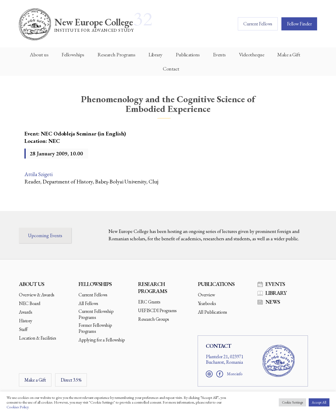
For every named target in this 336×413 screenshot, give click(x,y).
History (25, 321)
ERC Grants (149, 302)
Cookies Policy (17, 406)
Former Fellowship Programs (95, 328)
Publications (188, 54)
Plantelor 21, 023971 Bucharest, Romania (224, 359)
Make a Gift (288, 54)
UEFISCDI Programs (157, 310)
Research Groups (153, 319)
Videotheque (251, 54)
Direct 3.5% (71, 380)
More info (235, 373)
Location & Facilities (37, 338)
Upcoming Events (45, 235)
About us (39, 54)
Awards (25, 312)
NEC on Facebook (219, 374)
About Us (31, 283)
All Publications (212, 312)
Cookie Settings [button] (292, 402)
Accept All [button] (319, 402)
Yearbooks (207, 303)
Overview (206, 295)
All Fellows (88, 303)
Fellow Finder (299, 24)
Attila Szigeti (38, 174)
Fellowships (72, 54)
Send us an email (209, 374)
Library (155, 54)
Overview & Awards (36, 295)
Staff (23, 329)
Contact (171, 68)
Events (219, 54)
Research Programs (116, 54)
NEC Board (29, 303)
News (272, 301)
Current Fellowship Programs (95, 314)
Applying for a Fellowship (101, 340)
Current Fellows (257, 24)
